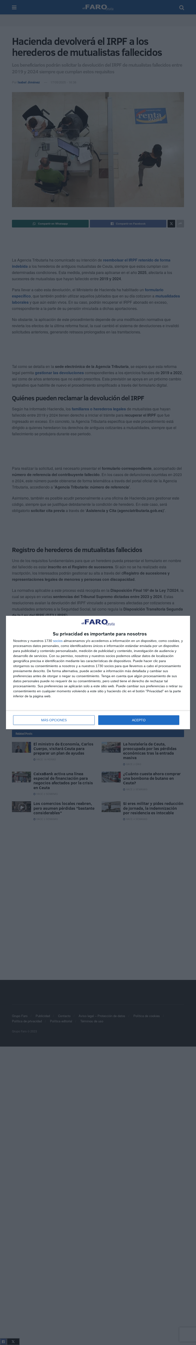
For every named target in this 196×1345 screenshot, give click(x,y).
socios (58, 640)
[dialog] (98, 672)
